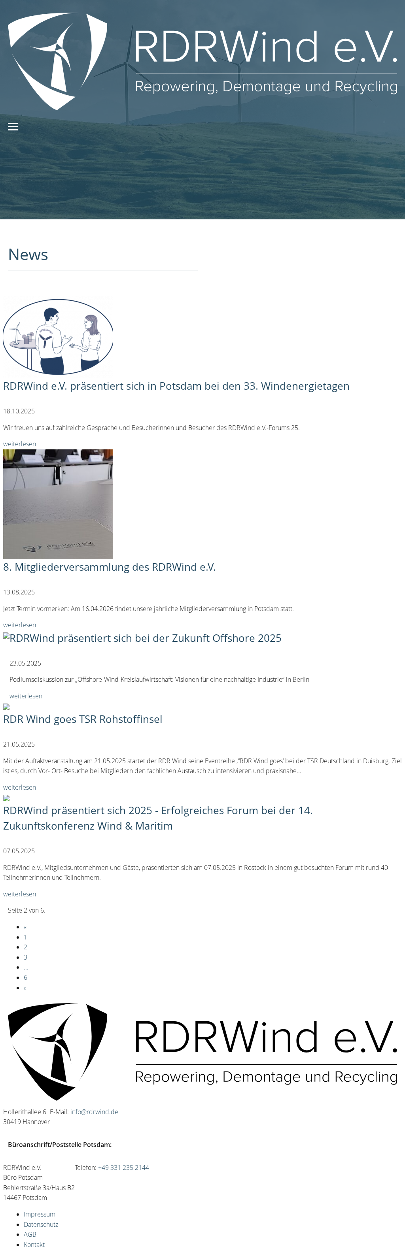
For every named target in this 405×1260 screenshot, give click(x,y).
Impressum (39, 1214)
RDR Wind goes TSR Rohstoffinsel (83, 719)
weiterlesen (19, 443)
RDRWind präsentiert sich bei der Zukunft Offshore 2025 (145, 638)
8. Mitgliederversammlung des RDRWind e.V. (109, 567)
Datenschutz (41, 1224)
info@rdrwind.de (94, 1111)
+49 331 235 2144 (123, 1167)
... (26, 967)
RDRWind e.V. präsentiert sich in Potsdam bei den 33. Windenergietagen (176, 386)
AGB (30, 1234)
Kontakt (34, 1244)
